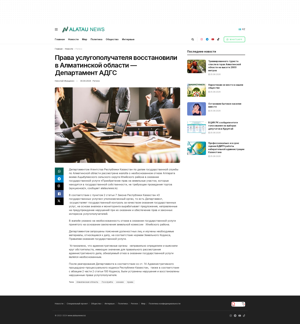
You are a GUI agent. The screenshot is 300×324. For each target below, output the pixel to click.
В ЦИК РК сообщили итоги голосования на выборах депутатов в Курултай (223, 125)
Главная (60, 39)
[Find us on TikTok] (218, 39)
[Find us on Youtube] (213, 39)
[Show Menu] (56, 29)
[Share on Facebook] (59, 194)
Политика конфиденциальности (164, 303)
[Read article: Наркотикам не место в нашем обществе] (196, 90)
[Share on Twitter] (59, 201)
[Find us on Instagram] (202, 39)
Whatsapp (235, 39)
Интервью (128, 39)
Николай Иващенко (64, 81)
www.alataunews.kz (77, 315)
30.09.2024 (85, 81)
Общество (112, 39)
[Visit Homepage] (83, 29)
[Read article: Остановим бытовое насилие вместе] (196, 109)
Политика (96, 39)
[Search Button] (193, 39)
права (130, 282)
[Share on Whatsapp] (59, 171)
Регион (78, 49)
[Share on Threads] (59, 186)
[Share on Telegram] (59, 179)
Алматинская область (87, 282)
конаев (120, 282)
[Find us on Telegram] (207, 39)
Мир (84, 39)
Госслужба (107, 282)
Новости (73, 39)
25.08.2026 (215, 74)
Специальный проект (77, 303)
